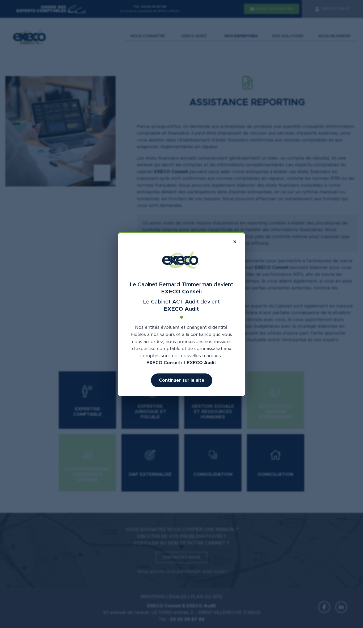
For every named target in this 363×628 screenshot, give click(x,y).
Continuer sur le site (181, 380)
